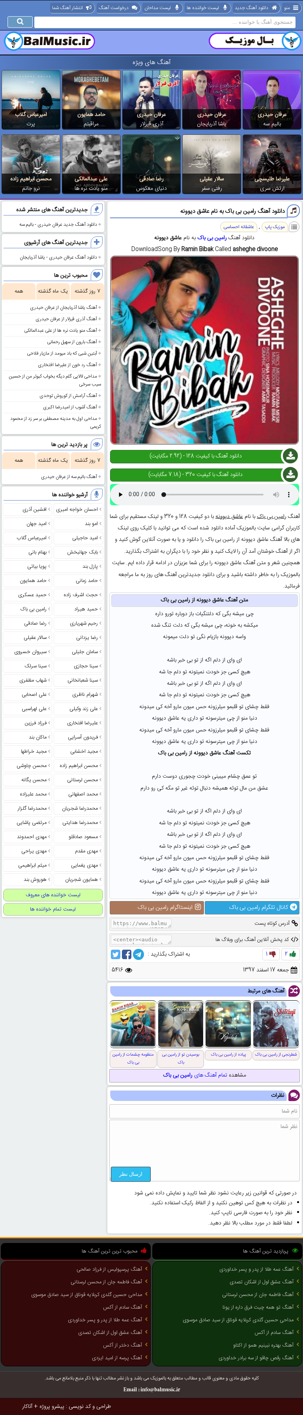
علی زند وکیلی (83, 709)
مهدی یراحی (34, 851)
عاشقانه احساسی (238, 227)
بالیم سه (272, 124)
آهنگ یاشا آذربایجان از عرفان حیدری (63, 308)
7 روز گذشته (87, 291)
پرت (30, 124)
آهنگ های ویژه (152, 62)
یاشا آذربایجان (211, 124)
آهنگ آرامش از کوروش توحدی (68, 396)
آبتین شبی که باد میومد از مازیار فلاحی (62, 353)
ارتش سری (272, 188)
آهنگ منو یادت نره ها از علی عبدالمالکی (60, 330)
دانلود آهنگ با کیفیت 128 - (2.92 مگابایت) (196, 456)
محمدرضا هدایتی (80, 822)
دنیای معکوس (151, 188)
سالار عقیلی (212, 179)
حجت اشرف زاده (81, 595)
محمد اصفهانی (83, 794)
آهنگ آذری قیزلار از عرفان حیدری (66, 319)
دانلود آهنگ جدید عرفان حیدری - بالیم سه (58, 225)
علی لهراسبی (34, 709)
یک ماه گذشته (53, 291)
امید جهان (36, 524)
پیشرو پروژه (51, 1406)
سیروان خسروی (30, 652)
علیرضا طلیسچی (272, 179)
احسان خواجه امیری (77, 509)
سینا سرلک (35, 666)
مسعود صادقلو (83, 837)
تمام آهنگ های (195, 1075)
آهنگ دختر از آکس (122, 1345)
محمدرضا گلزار (32, 808)
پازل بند (90, 566)
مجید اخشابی (84, 751)
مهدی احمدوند (32, 837)
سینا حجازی (86, 666)
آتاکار (27, 1406)
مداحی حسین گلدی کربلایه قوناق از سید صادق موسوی (238, 1320)
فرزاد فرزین (36, 723)
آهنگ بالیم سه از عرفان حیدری (69, 477)
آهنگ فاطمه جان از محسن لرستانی (258, 1294)
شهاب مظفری (33, 680)
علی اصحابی (34, 694)
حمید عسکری (32, 595)
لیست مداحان (157, 8)
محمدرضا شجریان (80, 808)
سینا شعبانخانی (82, 680)
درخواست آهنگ (114, 8)
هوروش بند (35, 879)
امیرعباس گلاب (31, 114)
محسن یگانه (34, 780)
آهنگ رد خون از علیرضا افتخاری (67, 365)
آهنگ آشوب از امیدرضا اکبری (70, 407)
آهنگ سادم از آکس (274, 1332)
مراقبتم (91, 124)
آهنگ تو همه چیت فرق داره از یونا (258, 1307)
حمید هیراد (86, 609)
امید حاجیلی (85, 538)
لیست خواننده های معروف (53, 895)
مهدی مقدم (86, 851)
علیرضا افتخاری (82, 723)
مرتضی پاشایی (32, 822)
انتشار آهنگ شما (67, 8)
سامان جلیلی (85, 652)
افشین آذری (34, 509)
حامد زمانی (87, 580)
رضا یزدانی (87, 637)
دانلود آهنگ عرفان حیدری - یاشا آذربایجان (58, 257)
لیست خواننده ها (203, 8)
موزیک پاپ (275, 227)
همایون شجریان (81, 879)
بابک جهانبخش (82, 552)
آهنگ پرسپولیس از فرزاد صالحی (109, 1269)
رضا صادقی (151, 179)
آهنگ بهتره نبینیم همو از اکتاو (263, 1345)
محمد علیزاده (33, 794)
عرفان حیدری (272, 114)
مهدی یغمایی (84, 865)
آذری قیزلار (151, 124)
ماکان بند (38, 737)
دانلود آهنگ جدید (251, 8)
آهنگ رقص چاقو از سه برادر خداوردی (256, 1358)
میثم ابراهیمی (32, 865)
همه (19, 291)
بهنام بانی (37, 552)
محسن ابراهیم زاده (31, 179)
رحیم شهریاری (84, 623)
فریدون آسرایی (83, 737)
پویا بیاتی (37, 566)
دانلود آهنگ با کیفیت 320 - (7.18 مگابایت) (195, 475)
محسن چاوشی (32, 765)
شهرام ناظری (85, 694)
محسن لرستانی (82, 780)
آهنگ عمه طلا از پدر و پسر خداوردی (256, 1269)
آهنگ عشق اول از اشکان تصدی (262, 1282)
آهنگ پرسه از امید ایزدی (117, 1358)
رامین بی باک (212, 238)
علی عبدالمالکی (91, 179)
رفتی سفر (212, 188)
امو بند (91, 524)
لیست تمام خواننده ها (53, 909)
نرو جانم (31, 188)
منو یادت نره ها (91, 188)
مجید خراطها (34, 751)
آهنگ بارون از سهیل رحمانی (72, 342)
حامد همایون (91, 114)
